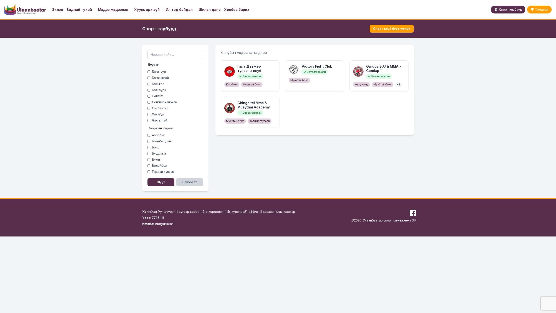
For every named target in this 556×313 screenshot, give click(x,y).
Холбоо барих (236, 9)
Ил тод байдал (179, 9)
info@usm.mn (164, 224)
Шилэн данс (210, 9)
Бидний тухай (79, 9)
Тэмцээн (541, 9)
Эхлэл (57, 9)
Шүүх (161, 182)
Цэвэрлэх (189, 182)
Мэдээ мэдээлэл (113, 9)
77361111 (158, 218)
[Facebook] (412, 213)
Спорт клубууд (510, 9)
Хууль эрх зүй (147, 9)
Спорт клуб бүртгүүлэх (391, 28)
